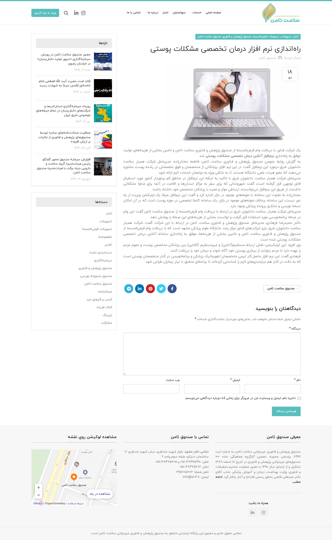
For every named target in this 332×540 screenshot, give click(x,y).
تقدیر (108, 245)
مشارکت (106, 323)
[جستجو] (66, 12)
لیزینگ (107, 315)
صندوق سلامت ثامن (209, 36)
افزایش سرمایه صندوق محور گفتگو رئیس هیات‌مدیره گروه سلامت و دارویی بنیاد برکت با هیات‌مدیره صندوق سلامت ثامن (64, 166)
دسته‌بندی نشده (100, 252)
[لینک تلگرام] (128, 288)
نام (297, 380)
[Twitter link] (161, 288)
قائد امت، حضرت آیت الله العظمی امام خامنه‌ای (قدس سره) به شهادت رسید (65, 83)
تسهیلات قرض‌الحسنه (266, 36)
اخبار (295, 36)
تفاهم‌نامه (105, 237)
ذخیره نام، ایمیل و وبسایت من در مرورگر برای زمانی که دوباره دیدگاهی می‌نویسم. (240, 398)
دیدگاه (295, 328)
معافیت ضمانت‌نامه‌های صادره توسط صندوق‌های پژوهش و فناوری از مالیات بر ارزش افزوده (64, 137)
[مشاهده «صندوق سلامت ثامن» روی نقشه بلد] (74, 477)
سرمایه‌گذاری (103, 260)
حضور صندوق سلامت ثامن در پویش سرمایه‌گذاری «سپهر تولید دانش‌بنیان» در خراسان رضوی (64, 59)
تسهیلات (286, 36)
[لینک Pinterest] (150, 288)
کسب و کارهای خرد (99, 299)
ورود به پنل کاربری (45, 13)
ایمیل (235, 380)
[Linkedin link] (76, 13)
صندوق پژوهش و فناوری (237, 36)
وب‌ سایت (172, 380)
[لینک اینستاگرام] (83, 13)
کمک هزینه (104, 307)
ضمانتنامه (105, 292)
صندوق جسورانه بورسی (96, 276)
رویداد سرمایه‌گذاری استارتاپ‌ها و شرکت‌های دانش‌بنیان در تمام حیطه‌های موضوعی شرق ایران (63, 110)
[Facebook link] (172, 288)
